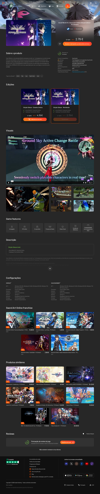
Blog (60, 2)
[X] (71, 464)
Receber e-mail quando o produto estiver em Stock (77, 44)
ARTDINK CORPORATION (78, 63)
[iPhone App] (68, 475)
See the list (74, 58)
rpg (22, 76)
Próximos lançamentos (51, 2)
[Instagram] (77, 464)
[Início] (7, 3)
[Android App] (79, 475)
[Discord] (66, 464)
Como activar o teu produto (78, 61)
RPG (73, 68)
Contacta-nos (33, 466)
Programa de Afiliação (35, 464)
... (41, 76)
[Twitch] (92, 464)
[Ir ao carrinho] (91, 3)
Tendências (31, 2)
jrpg (26, 76)
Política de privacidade (35, 461)
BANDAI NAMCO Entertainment (79, 65)
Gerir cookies (9, 485)
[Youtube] (87, 464)
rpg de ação (32, 76)
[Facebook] (82, 464)
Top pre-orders (40, 2)
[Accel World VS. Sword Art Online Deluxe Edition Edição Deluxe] (35, 103)
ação (38, 76)
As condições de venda (35, 459)
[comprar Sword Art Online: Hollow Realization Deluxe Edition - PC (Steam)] (65, 343)
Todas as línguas (90, 433)
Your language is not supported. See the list (82, 60)
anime (18, 76)
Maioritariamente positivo (78, 71)
